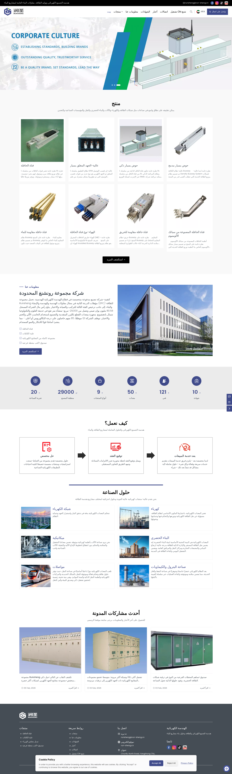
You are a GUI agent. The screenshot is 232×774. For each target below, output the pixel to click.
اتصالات (164, 11)
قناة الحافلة (27, 733)
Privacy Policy (187, 763)
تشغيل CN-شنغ (178, 11)
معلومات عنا (132, 11)
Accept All (156, 763)
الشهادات (145, 11)
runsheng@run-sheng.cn (197, 3)
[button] (112, 85)
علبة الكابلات (27, 737)
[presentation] (8, 53)
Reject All (171, 763)
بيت (109, 11)
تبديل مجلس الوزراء (30, 741)
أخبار (155, 11)
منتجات (117, 11)
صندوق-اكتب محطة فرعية (33, 745)
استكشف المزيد (115, 260)
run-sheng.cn (127, 745)
